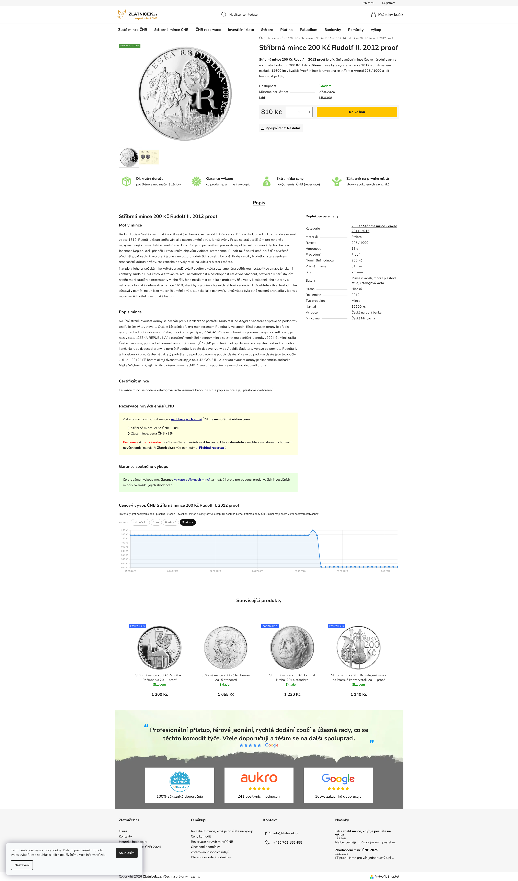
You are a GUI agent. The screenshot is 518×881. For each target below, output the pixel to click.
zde (102, 855)
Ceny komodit (201, 837)
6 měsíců (170, 522)
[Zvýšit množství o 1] (309, 112)
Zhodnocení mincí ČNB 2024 (140, 847)
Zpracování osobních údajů (210, 852)
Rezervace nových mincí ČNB (212, 842)
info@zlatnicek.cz (285, 833)
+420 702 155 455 (287, 842)
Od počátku (140, 522)
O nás (123, 831)
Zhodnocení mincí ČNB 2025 (356, 850)
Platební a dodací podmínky (211, 857)
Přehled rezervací (212, 447)
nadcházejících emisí (186, 419)
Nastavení (22, 865)
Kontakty (125, 837)
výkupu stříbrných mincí (192, 479)
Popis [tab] (259, 202)
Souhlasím (127, 853)
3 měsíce (187, 522)
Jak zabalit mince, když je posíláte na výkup (222, 831)
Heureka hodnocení (133, 842)
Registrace (388, 3)
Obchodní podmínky (205, 847)
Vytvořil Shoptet (387, 876)
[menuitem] (133, 30)
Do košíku (357, 112)
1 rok (156, 522)
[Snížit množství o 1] (289, 112)
